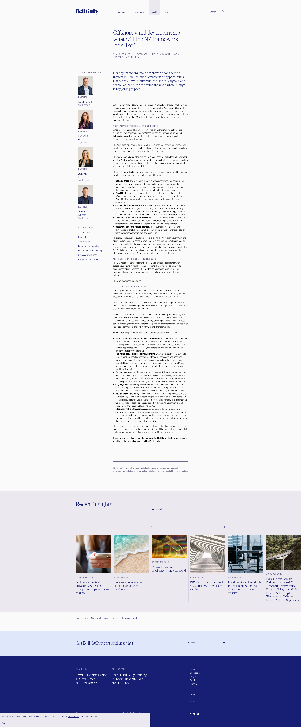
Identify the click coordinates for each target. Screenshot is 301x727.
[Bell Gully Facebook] (191, 713)
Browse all (156, 508)
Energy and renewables (88, 245)
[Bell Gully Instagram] (194, 713)
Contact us (193, 701)
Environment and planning (90, 250)
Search (192, 694)
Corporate (82, 237)
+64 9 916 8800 (86, 683)
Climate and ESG (85, 232)
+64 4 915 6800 (122, 683)
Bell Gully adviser (153, 441)
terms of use (73, 716)
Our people (139, 11)
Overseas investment (87, 254)
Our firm (168, 11)
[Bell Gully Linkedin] (197, 713)
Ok (3, 723)
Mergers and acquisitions (89, 259)
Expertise (121, 11)
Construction (84, 241)
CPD (191, 698)
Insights (154, 11)
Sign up (192, 642)
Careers (185, 11)
